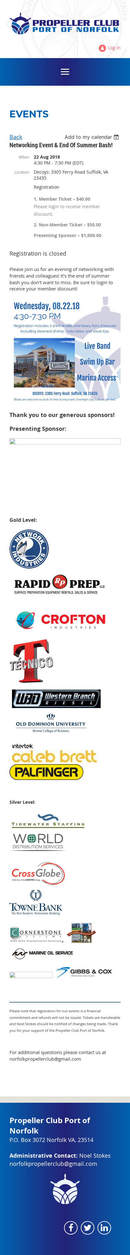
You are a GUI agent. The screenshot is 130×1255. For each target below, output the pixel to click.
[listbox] (93, 137)
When (24, 157)
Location (22, 172)
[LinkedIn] (104, 1228)
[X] (87, 1228)
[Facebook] (71, 1228)
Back (15, 137)
